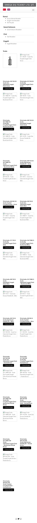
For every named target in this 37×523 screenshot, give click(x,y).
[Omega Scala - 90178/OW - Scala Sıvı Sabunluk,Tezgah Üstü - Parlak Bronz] (10, 333)
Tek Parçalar (10, 22)
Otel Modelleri (11, 37)
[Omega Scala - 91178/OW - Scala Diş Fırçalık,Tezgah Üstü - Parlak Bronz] (27, 333)
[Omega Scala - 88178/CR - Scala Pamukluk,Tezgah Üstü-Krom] (27, 97)
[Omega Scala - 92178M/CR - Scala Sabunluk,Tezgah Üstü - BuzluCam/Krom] (10, 137)
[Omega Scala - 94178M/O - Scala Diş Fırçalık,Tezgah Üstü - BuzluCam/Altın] (27, 217)
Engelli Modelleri (12, 44)
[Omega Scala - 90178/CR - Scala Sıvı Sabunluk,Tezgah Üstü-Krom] (10, 61)
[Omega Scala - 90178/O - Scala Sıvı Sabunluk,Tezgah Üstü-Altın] (27, 178)
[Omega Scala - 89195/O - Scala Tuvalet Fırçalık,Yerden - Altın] (27, 295)
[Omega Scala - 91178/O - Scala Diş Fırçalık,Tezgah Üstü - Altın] (10, 217)
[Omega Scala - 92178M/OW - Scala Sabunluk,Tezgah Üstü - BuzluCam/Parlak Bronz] (10, 416)
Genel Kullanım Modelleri (14, 30)
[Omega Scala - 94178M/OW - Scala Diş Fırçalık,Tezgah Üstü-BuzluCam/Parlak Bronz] (10, 374)
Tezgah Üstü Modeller (13, 20)
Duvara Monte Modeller (14, 19)
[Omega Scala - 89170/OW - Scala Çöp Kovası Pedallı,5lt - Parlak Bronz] (27, 415)
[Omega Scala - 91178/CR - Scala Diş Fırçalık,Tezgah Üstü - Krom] (27, 58)
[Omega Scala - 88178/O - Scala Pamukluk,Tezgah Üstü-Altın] (10, 256)
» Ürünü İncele (8, 89)
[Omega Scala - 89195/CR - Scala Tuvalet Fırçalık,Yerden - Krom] (10, 178)
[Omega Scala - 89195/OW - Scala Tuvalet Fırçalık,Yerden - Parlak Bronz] (10, 457)
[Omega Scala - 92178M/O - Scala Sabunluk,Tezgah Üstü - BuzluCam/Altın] (27, 256)
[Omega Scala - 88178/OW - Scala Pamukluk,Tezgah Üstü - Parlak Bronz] (27, 373)
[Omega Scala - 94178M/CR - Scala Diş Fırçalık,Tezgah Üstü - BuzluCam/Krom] (10, 97)
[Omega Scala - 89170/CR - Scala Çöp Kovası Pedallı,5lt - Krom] (27, 137)
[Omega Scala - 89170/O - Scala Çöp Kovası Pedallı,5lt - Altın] (10, 294)
